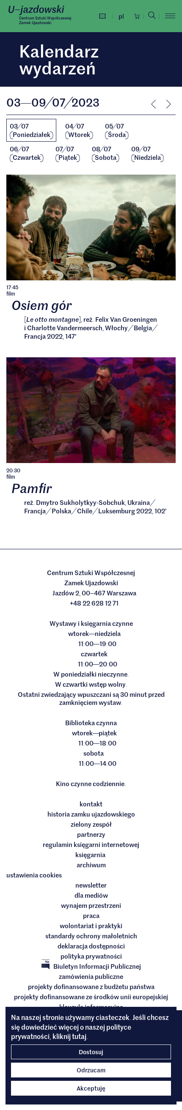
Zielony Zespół (91, 824)
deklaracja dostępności (91, 946)
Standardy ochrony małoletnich (91, 936)
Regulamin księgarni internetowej (91, 844)
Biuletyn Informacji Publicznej (97, 966)
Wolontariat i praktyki (91, 925)
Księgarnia (91, 854)
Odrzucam (91, 1070)
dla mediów (91, 895)
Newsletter (91, 885)
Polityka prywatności (91, 956)
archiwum (91, 865)
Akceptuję (91, 1088)
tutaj (79, 1036)
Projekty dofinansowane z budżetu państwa (91, 986)
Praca (91, 915)
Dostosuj (91, 1051)
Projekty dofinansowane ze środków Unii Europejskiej (91, 996)
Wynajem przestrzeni (91, 905)
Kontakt (91, 804)
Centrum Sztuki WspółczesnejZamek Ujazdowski (45, 20)
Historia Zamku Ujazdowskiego (91, 814)
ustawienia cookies (34, 875)
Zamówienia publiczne (91, 976)
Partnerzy (91, 834)
